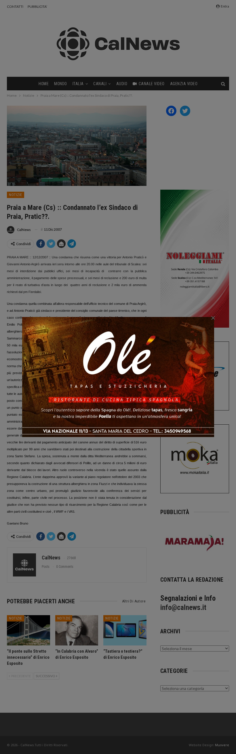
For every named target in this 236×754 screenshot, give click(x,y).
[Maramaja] (194, 542)
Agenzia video (184, 83)
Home (44, 83)
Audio (121, 83)
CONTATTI (15, 6)
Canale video (152, 83)
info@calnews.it (183, 607)
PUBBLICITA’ (37, 6)
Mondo (60, 83)
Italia (78, 83)
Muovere (222, 745)
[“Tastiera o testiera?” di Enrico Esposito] (124, 630)
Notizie (15, 195)
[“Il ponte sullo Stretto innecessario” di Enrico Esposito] (28, 630)
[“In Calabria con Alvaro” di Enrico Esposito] (76, 630)
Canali (99, 83)
